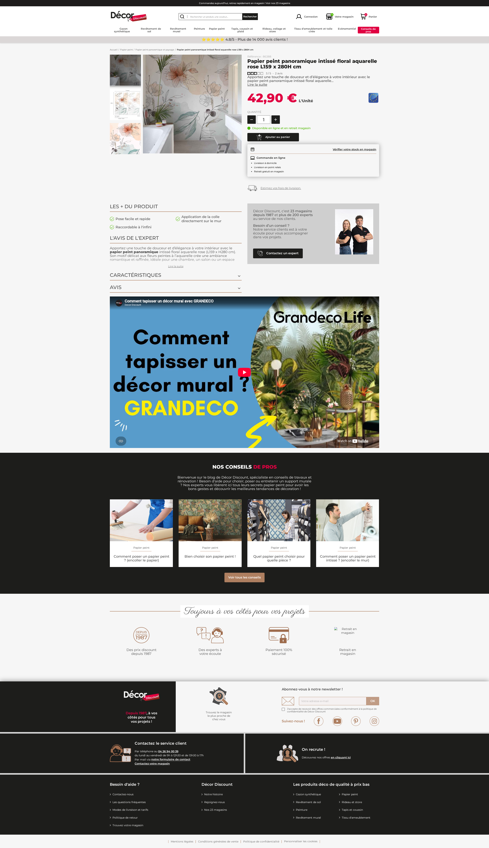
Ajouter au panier (277, 137)
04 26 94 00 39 (168, 751)
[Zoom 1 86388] (125, 139)
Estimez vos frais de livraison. (281, 188)
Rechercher (250, 16)
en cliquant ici (341, 757)
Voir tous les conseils (244, 577)
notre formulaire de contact (170, 759)
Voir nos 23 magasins (278, 3)
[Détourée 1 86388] (125, 105)
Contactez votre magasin (152, 763)
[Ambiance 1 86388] (125, 71)
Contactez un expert (282, 253)
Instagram (374, 721)
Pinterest (356, 721)
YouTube (337, 721)
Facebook (318, 721)
